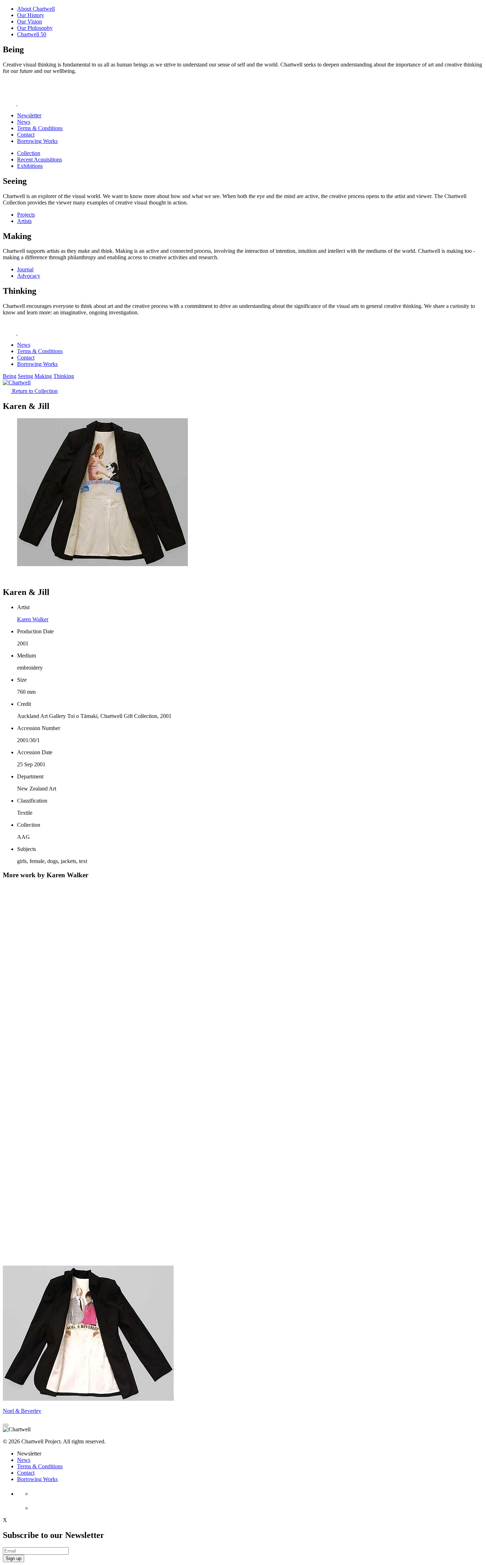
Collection (28, 153)
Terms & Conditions (40, 128)
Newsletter (29, 115)
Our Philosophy (35, 28)
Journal (25, 269)
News (23, 122)
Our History (30, 15)
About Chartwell (36, 9)
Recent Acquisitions (39, 159)
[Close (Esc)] (6, 1425)
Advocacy (28, 276)
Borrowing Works (37, 141)
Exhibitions (30, 166)
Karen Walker (32, 619)
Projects (26, 215)
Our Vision (29, 21)
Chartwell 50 (31, 34)
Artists (24, 221)
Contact (26, 135)
